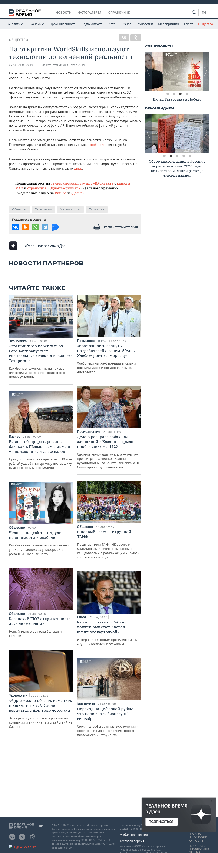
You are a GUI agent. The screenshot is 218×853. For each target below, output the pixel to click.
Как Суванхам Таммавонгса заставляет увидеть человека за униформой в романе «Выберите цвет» (39, 543)
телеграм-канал (65, 183)
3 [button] (180, 94)
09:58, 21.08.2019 (21, 65)
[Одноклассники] (135, 37)
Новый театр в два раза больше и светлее (39, 627)
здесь (78, 168)
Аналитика (16, 24)
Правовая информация (198, 835)
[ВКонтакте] (124, 37)
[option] (177, 71)
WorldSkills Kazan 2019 (69, 65)
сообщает (97, 144)
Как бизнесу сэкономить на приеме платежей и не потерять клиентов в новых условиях (41, 361)
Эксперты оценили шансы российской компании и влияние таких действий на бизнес (40, 713)
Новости (64, 12)
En (204, 12)
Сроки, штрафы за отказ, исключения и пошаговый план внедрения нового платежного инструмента (108, 721)
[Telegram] (45, 227)
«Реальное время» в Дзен (46, 245)
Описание (196, 841)
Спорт (188, 24)
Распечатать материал (121, 227)
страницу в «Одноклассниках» (53, 188)
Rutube (61, 193)
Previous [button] (148, 71)
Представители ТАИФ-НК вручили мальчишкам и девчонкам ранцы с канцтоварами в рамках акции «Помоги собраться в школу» (108, 544)
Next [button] (206, 71)
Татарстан (96, 209)
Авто (112, 24)
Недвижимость (92, 24)
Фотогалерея (90, 12)
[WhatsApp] (35, 227)
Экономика (37, 24)
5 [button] (190, 156)
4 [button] (187, 94)
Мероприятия (168, 24)
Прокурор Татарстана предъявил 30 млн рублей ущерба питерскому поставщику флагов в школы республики (40, 454)
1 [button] (167, 94)
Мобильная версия (134, 835)
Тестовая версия (132, 841)
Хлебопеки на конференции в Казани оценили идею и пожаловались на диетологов (107, 358)
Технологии (144, 24)
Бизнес (125, 24)
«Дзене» (77, 193)
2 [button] (174, 94)
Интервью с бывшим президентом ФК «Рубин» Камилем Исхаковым (107, 633)
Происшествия (89, 431)
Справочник (119, 12)
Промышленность (63, 24)
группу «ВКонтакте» (97, 183)
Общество (205, 24)
